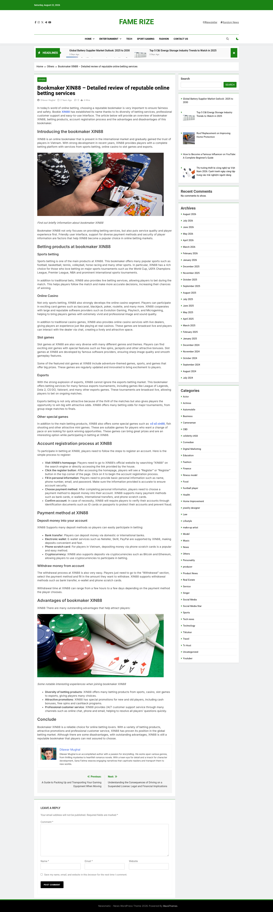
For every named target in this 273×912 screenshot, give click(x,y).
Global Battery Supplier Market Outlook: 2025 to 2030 (99, 50)
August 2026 (189, 214)
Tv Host (187, 645)
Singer (186, 593)
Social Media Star (192, 606)
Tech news (188, 619)
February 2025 (190, 332)
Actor (186, 396)
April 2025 (188, 318)
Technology (189, 625)
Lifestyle (187, 521)
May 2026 (188, 233)
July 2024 (188, 377)
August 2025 (189, 292)
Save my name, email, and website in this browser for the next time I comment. (85, 874)
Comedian (188, 442)
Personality (189, 560)
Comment (47, 821)
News (186, 547)
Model (186, 534)
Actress (187, 403)
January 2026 (190, 260)
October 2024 (190, 358)
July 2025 (188, 299)
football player (190, 488)
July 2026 (188, 220)
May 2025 (188, 312)
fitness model (190, 475)
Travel (186, 638)
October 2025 (190, 279)
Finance (187, 468)
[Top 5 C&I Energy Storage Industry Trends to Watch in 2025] (140, 55)
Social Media (190, 599)
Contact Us (181, 38)
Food (185, 481)
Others (42, 79)
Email (89, 861)
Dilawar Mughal (48, 100)
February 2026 (190, 253)
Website (133, 861)
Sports (186, 612)
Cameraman (189, 422)
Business (188, 416)
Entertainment (108, 38)
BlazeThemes (170, 906)
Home (88, 38)
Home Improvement (193, 501)
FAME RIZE (136, 22)
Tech (129, 38)
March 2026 (189, 247)
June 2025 (188, 305)
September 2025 (191, 286)
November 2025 (191, 273)
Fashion (164, 38)
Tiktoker (187, 632)
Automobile (189, 409)
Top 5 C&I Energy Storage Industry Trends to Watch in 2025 (182, 50)
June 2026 (188, 227)
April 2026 (188, 240)
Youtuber (187, 658)
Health (186, 494)
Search (185, 78)
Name (45, 861)
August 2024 (189, 371)
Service (187, 586)
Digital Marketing (192, 449)
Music (186, 540)
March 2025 (189, 325)
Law (185, 514)
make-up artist (190, 527)
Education (188, 455)
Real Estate (189, 579)
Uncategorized (190, 652)
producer (187, 566)
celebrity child (190, 435)
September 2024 (191, 364)
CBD (185, 429)
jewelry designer (191, 508)
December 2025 (191, 266)
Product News (190, 573)
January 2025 (190, 338)
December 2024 (191, 345)
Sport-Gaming (145, 38)
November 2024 (191, 351)
